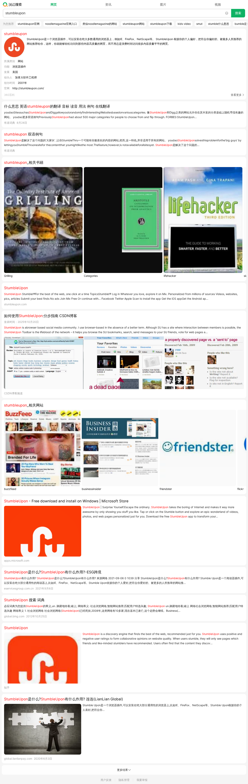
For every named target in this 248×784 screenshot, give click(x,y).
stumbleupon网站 (134, 23)
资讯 (108, 4)
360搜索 (13, 4)
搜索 (238, 13)
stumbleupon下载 (161, 23)
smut (199, 23)
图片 (163, 4)
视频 (218, 4)
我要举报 (142, 779)
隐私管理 (124, 779)
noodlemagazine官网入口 (61, 23)
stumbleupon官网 (29, 23)
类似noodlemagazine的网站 (100, 23)
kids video (184, 23)
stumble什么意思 (218, 23)
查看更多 (236, 94)
